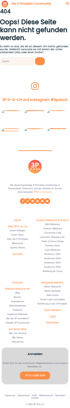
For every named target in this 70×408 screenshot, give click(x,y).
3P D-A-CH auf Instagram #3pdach (35, 99)
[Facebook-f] (23, 201)
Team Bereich (52, 310)
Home (17, 220)
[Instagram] (27, 201)
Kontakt (18, 254)
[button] (67, 3)
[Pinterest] (37, 201)
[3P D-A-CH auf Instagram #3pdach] (35, 86)
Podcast (17, 282)
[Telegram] (42, 201)
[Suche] (40, 61)
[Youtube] (47, 201)
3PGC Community (43, 192)
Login (52, 316)
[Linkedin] (32, 201)
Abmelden (52, 322)
